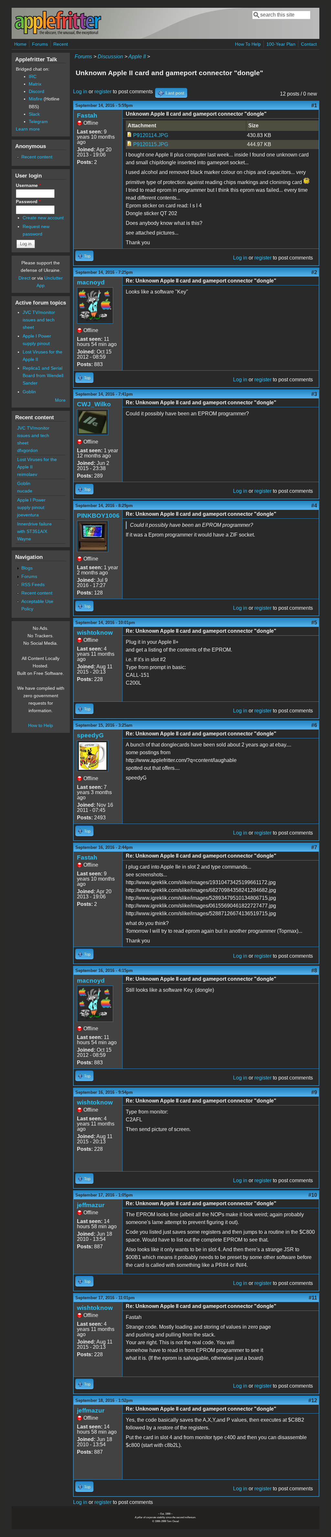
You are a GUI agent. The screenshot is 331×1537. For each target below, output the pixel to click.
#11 (313, 1297)
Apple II (137, 56)
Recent (60, 44)
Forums (40, 44)
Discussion (110, 56)
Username (28, 185)
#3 (314, 394)
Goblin (29, 391)
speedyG (90, 735)
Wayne (24, 538)
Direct (24, 278)
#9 (314, 1092)
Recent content (36, 156)
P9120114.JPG (150, 135)
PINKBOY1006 (98, 515)
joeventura (28, 514)
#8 (314, 970)
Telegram (38, 121)
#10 (312, 1195)
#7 (314, 847)
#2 (314, 272)
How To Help (248, 44)
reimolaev (27, 474)
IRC (33, 76)
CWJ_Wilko (94, 404)
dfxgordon (27, 450)
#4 (314, 505)
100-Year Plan (280, 44)
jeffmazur (90, 1205)
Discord (36, 91)
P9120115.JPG (150, 144)
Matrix (35, 84)
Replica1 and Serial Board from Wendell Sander (43, 375)
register (103, 91)
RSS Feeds (33, 584)
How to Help (40, 725)
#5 (314, 622)
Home (20, 44)
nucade (24, 490)
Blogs (27, 568)
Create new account (43, 217)
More (60, 400)
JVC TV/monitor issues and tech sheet (39, 320)
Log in (80, 91)
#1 (314, 105)
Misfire (35, 98)
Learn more (28, 129)
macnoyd (91, 282)
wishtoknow (95, 632)
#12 (312, 1400)
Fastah (87, 115)
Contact (309, 44)
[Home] (58, 33)
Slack (34, 114)
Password (28, 201)
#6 (314, 725)
